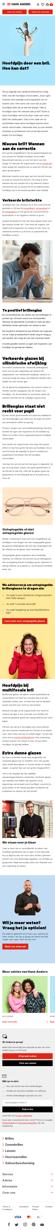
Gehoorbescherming (18, 1163)
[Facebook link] (9, 1224)
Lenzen (9, 1151)
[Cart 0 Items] (47, 4)
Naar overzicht (25, 1022)
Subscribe (27, 1109)
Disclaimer (24, 1207)
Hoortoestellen (14, 1157)
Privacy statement (24, 1116)
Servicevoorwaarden (27, 1123)
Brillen (8, 1139)
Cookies (49, 1207)
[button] (38, 4)
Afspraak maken (27, 1056)
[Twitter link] (16, 1224)
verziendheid (42, 209)
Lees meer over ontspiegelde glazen (25, 621)
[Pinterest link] (33, 1224)
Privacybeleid (8, 1123)
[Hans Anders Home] (20, 4)
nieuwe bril (47, 164)
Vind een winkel (14, 12)
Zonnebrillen (12, 1145)
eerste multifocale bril (24, 738)
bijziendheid (29, 209)
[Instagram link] (25, 1224)
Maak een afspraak (40, 12)
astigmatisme (11, 212)
